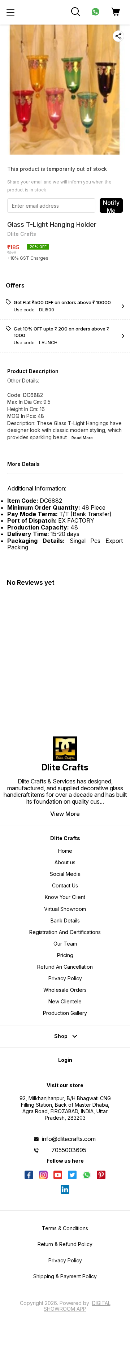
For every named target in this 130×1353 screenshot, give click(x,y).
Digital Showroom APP (77, 1306)
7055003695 (68, 1150)
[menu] (10, 12)
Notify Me (111, 206)
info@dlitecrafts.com (69, 1139)
